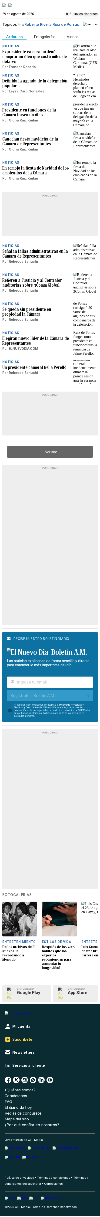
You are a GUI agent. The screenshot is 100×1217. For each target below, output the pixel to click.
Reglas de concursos (23, 1113)
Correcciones (53, 1183)
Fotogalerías (17, 895)
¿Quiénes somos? (20, 1090)
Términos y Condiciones (26, 707)
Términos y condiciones (53, 1177)
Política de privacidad (19, 1177)
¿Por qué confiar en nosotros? (32, 1125)
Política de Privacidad (70, 704)
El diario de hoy (18, 1107)
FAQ (8, 1101)
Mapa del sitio (17, 1119)
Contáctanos (16, 1096)
